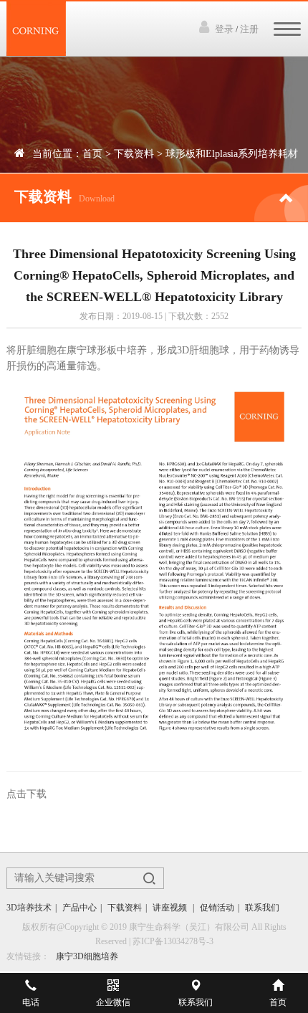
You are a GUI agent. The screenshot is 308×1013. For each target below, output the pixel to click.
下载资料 (134, 153)
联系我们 (262, 908)
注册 (249, 29)
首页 (92, 153)
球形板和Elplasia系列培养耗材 (231, 153)
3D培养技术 (29, 908)
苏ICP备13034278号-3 (173, 941)
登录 (224, 29)
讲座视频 (171, 908)
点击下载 (26, 794)
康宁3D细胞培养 (87, 956)
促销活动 (217, 908)
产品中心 (79, 908)
